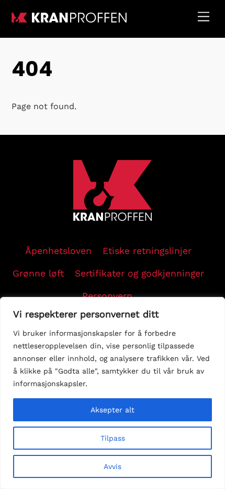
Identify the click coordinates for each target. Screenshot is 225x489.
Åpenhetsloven (58, 251)
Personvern (107, 296)
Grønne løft (38, 273)
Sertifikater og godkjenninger (139, 273)
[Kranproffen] (69, 18)
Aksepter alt (112, 410)
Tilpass (112, 438)
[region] (112, 393)
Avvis (112, 466)
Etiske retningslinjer (147, 251)
